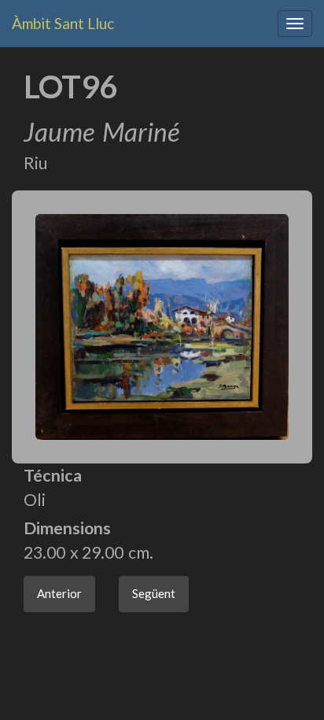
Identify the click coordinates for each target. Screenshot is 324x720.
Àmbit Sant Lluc (63, 23)
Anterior (59, 593)
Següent (153, 593)
